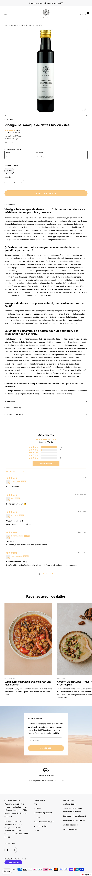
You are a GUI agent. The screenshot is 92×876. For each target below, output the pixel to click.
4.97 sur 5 (52, 439)
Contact (37, 817)
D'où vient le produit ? (14, 414)
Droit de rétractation (70, 825)
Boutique (37, 808)
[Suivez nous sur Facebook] (7, 850)
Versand (19, 136)
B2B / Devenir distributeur (44, 822)
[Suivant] (87, 115)
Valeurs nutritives (12, 408)
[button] (10, 130)
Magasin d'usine (40, 826)
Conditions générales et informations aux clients (72, 809)
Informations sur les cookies (74, 820)
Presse (36, 831)
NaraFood (8, 120)
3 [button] (46, 574)
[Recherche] (10, 14)
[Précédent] (5, 115)
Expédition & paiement (43, 813)
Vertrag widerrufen (70, 829)
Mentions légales (69, 804)
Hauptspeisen (9, 678)
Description (9, 205)
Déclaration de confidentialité (74, 816)
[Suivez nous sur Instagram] (14, 850)
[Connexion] (81, 14)
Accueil (7, 25)
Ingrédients (9, 401)
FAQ (35, 804)
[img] (11, 478)
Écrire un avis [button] (46, 463)
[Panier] (86, 14)
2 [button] (43, 574)
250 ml (9, 171)
